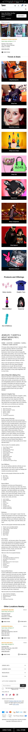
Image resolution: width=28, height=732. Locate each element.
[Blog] (17, 694)
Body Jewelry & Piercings (7, 418)
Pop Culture (4, 538)
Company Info (6, 669)
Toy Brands (6, 478)
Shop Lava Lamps (14, 150)
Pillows (4, 501)
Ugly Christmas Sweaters (9, 593)
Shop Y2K (14, 174)
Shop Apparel (14, 245)
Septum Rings (6, 448)
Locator (9, 343)
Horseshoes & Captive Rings (10, 460)
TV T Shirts (5, 414)
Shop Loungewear (14, 221)
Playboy (5, 560)
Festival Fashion (7, 596)
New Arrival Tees (7, 408)
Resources (5, 672)
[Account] (18, 5)
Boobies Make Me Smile (15, 701)
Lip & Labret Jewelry (8, 452)
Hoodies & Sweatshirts (8, 415)
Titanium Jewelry (7, 459)
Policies (4, 676)
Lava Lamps (6, 499)
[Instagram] (6, 694)
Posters (5, 504)
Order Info (5, 665)
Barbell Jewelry (6, 457)
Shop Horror (14, 198)
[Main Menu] (25, 5)
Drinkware (4, 512)
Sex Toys (5, 475)
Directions (6, 52)
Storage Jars (6, 505)
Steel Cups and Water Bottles (10, 528)
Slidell (24, 343)
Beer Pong (5, 535)
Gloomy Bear (6, 565)
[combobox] (14, 9)
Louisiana (17, 343)
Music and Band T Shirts (9, 410)
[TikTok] (10, 694)
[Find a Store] (15, 5)
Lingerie (5, 479)
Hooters (5, 564)
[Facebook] (3, 694)
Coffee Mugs (6, 529)
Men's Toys (5, 477)
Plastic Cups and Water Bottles (10, 527)
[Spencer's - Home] (3, 5)
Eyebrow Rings (6, 451)
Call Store (21, 730)
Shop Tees (14, 103)
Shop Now (21, 15)
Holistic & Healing (7, 507)
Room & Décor (5, 483)
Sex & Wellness (5, 464)
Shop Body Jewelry (14, 127)
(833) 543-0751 (5, 49)
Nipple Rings (6, 455)
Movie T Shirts (6, 412)
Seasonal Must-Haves (7, 571)
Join (23, 685)
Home (3, 343)
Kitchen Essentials (7, 508)
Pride (4, 597)
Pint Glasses (6, 532)
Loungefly (5, 567)
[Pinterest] (14, 694)
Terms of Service (4, 715)
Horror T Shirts (6, 411)
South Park (5, 556)
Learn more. (16, 704)
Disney (4, 555)
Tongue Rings (6, 453)
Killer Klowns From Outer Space (10, 561)
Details (17, 2)
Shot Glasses (6, 531)
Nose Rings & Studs (8, 447)
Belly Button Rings (7, 456)
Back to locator (6, 22)
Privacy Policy (10, 715)
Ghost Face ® (6, 563)
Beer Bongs (6, 533)
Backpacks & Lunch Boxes (9, 595)
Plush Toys (5, 503)
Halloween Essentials (8, 599)
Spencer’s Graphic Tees (8, 394)
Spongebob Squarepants (9, 559)
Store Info (23, 621)
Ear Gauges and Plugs (8, 449)
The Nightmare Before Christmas (11, 557)
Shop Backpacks (14, 80)
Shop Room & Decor (14, 269)
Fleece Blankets (7, 500)
